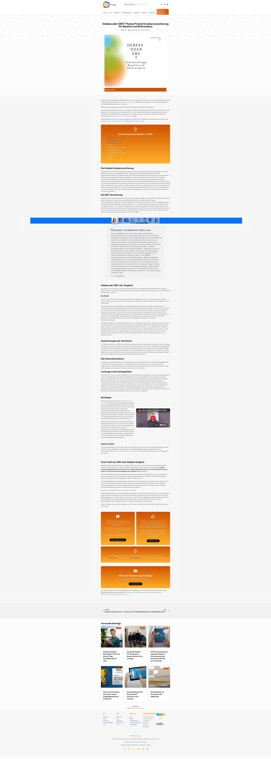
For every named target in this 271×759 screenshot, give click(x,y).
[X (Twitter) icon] (129, 749)
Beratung (105, 717)
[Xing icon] (147, 749)
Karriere (148, 745)
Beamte (124, 30)
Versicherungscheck (135, 723)
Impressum (142, 745)
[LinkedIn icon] (138, 749)
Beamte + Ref (120, 723)
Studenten (106, 721)
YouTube (122, 121)
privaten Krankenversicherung (122, 116)
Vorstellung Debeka (111, 137)
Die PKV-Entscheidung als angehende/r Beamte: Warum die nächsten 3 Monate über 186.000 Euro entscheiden (159, 656)
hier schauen (143, 471)
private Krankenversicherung (127, 102)
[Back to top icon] (135, 732)
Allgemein (119, 721)
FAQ (104, 724)
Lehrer (135, 204)
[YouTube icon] (134, 749)
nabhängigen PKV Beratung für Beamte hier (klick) (121, 490)
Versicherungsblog (139, 121)
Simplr (131, 719)
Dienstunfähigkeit (108, 723)
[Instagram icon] (143, 749)
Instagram (114, 121)
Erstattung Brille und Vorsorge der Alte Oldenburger (157, 694)
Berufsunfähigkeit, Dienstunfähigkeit (144, 592)
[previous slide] (103, 230)
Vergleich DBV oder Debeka (114, 143)
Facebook (108, 121)
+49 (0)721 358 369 (135, 557)
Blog (104, 719)
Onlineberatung (124, 594)
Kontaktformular (112, 557)
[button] (165, 89)
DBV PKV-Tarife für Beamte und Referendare (127, 451)
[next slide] (168, 230)
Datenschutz (134, 745)
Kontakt (123, 745)
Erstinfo (128, 745)
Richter (116, 206)
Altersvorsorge (129, 592)
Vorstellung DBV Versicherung (114, 140)
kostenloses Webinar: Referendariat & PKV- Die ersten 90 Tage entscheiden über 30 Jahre (111, 656)
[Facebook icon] (124, 749)
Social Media (133, 724)
